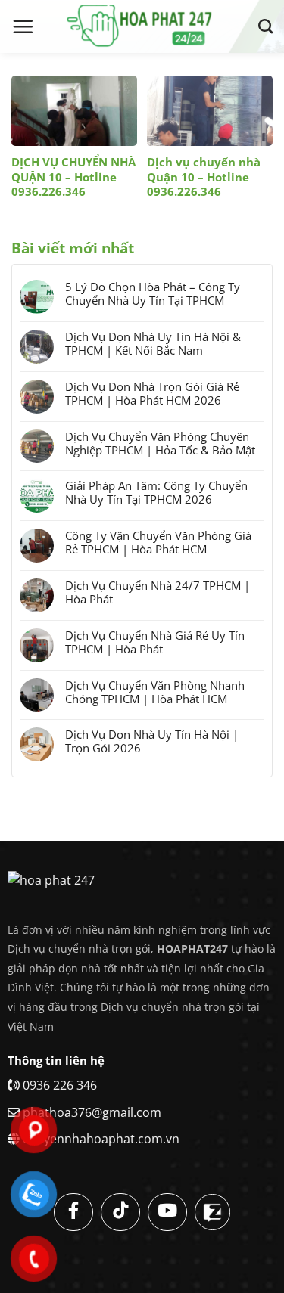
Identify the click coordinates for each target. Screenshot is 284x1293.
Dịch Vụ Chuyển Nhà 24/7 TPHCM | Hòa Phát (157, 592)
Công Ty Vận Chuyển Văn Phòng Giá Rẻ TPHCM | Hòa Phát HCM (158, 542)
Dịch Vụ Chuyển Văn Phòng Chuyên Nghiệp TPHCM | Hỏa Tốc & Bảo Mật (160, 443)
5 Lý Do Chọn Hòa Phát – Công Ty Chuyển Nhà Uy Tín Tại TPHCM (152, 293)
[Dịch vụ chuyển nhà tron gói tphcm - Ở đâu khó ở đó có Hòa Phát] (142, 26)
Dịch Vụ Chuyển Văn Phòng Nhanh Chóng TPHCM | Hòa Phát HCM (155, 691)
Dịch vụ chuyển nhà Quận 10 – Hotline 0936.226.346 (204, 177)
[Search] (265, 26)
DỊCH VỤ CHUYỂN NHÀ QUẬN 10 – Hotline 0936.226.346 (73, 177)
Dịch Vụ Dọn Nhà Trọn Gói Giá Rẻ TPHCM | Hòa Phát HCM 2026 (152, 393)
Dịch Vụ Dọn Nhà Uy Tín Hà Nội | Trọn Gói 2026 (152, 741)
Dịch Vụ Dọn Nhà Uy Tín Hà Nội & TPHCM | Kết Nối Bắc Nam (153, 343)
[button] (22, 26)
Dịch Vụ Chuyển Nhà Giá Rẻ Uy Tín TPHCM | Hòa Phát (155, 642)
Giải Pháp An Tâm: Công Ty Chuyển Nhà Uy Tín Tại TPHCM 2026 (156, 492)
